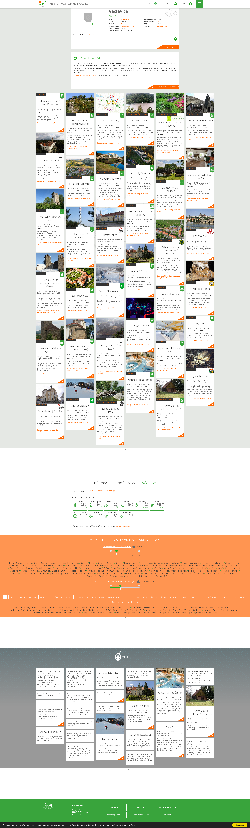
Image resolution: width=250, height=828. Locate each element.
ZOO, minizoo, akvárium (74, 177)
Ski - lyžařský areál (72, 399)
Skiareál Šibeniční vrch (125, 612)
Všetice (176, 573)
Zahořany (216, 573)
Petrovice (91, 570)
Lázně (191, 317)
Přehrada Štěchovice (193, 610)
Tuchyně (91, 573)
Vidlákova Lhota (157, 573)
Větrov (146, 573)
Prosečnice (164, 570)
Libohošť (85, 568)
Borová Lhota (73, 563)
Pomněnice (125, 570)
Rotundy (41, 342)
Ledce (56, 568)
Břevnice (110, 563)
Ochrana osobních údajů (140, 814)
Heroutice (160, 565)
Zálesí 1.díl (91, 576)
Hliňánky (170, 565)
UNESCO (131, 264)
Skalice (23, 573)
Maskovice (147, 568)
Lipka (93, 568)
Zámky (41, 154)
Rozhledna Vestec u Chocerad (68, 612)
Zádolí (208, 573)
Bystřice (167, 563)
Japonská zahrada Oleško (206, 612)
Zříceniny (71, 114)
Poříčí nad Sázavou (140, 570)
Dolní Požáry (109, 565)
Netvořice (25, 570)
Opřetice (55, 570)
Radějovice (182, 570)
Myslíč (220, 568)
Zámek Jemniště (44, 610)
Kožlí (22, 568)
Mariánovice (126, 568)
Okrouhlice (45, 570)
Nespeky (228, 568)
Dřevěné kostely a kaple (164, 399)
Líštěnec (106, 568)
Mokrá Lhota (195, 568)
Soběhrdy (32, 573)
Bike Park (161, 287)
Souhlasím (240, 825)
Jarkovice (230, 565)
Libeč (77, 568)
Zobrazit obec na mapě (85, 75)
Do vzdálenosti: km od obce (117, 547)
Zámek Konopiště (55, 607)
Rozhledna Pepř (137, 610)
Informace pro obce (167, 807)
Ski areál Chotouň (120, 610)
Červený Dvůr (207, 563)
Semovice (14, 573)
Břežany (119, 563)
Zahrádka (234, 573)
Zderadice (149, 576)
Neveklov (35, 570)
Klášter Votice (89, 612)
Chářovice (219, 563)
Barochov (28, 563)
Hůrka (191, 565)
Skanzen (161, 181)
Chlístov (236, 563)
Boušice (92, 563)
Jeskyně (191, 282)
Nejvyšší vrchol (211, 597)
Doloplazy (121, 565)
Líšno (99, 568)
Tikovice (67, 573)
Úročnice (129, 573)
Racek (173, 570)
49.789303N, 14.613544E (129, 26)
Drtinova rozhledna (105, 612)
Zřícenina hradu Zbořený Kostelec (198, 607)
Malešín (115, 568)
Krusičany (48, 568)
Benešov (124, 24)
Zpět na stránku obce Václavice (168, 87)
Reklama (140, 807)
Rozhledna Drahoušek (172, 610)
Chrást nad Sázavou (17, 565)
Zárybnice (113, 576)
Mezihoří (167, 568)
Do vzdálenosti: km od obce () (115, 582)
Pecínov (82, 570)
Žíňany (167, 576)
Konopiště (13, 568)
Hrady (41, 273)
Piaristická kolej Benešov (171, 607)
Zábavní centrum (101, 114)
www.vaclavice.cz (162, 26)
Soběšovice (43, 573)
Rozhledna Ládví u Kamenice (22, 610)
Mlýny (185, 568)
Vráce (168, 573)
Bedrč (36, 563)
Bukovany (158, 563)
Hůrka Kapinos (209, 565)
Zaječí (82, 576)
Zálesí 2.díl (102, 576)
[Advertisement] (125, 465)
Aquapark (131, 373)
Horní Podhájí (181, 565)
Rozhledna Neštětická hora (76, 607)
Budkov (135, 563)
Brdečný (101, 563)
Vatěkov (89, 35)
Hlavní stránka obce (172, 47)
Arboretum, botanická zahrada (106, 402)
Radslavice (215, 570)
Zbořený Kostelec (126, 576)
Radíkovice (192, 570)
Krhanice (29, 568)
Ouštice (64, 570)
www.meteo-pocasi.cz (123, 526)
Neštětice (238, 568)
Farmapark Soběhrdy (224, 607)
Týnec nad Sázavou (115, 573)
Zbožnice (96, 35)
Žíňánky (159, 576)
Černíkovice (195, 563)
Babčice (18, 563)
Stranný (58, 573)
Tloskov (82, 573)
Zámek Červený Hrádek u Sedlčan (151, 612)
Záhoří (225, 573)
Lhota (71, 568)
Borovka (84, 563)
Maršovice (137, 568)
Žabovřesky (199, 573)
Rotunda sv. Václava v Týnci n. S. (145, 607)
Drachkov (131, 565)
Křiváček (38, 568)
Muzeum (41, 94)
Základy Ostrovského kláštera (181, 612)
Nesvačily (16, 570)
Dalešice (60, 565)
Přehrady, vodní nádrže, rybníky (106, 172)
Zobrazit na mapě (48, 124)
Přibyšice (154, 570)
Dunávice (150, 565)
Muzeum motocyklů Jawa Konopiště (30, 607)
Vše (5, 597)
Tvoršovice (100, 573)
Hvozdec (221, 565)
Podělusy (101, 570)
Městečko (158, 568)
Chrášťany (31, 565)
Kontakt (167, 814)
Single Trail (233, 597)
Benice (52, 563)
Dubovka (141, 565)
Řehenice (225, 570)
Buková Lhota (146, 563)
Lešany (64, 568)
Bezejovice (61, 563)
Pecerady (73, 570)
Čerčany (184, 563)
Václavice (118, 11)
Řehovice (235, 570)
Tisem (74, 573)
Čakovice (176, 563)
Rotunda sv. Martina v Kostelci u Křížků (94, 610)
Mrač (204, 568)
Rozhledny (41, 210)
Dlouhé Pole (84, 565)
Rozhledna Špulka (211, 610)
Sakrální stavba (41, 405)
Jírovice (239, 565)
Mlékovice (177, 568)
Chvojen (41, 565)
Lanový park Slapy (153, 610)
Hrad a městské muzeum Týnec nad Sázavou (110, 607)
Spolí (51, 573)
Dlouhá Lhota (71, 565)
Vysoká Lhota (186, 573)
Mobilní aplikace (113, 814)
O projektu (113, 807)
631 (158, 22)
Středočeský (125, 19)
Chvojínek (50, 565)
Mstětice (212, 568)
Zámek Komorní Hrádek (43, 612)
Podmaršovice (112, 570)
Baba (11, 563)
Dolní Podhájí (97, 565)
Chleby (228, 563)
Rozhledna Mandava (230, 610)
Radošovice (204, 570)
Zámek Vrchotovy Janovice (64, 610)
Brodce (127, 563)
